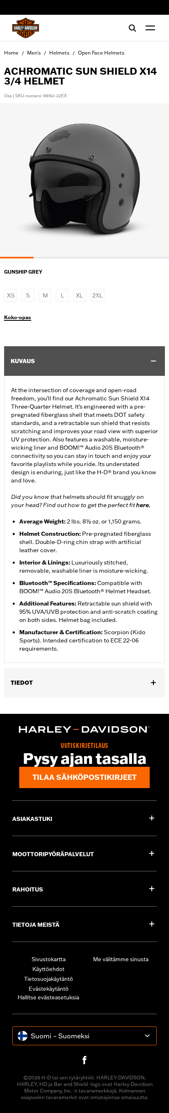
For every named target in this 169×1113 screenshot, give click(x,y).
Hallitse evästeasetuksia (48, 997)
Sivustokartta (49, 959)
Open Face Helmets (101, 53)
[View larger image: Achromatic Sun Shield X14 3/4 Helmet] (84, 179)
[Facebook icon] (84, 1060)
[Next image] (152, 181)
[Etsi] (132, 28)
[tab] (17, 257)
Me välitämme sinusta (120, 959)
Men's (34, 53)
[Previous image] (16, 181)
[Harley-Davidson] (84, 729)
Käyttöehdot (48, 969)
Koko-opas (17, 317)
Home (11, 53)
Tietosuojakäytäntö (48, 979)
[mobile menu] (148, 28)
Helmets (59, 53)
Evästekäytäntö (49, 988)
